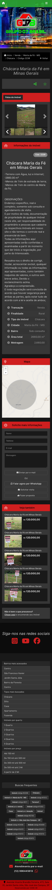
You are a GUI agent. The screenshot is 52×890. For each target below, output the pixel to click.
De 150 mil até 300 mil (14, 758)
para (15, 807)
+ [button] (6, 368)
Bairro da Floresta (12, 682)
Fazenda (8, 715)
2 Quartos (9, 730)
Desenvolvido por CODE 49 (26, 888)
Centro (7, 668)
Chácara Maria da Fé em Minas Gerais (23, 514)
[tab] (13, 97)
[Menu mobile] (3, 3)
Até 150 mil (9, 753)
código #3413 (15, 834)
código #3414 (36, 834)
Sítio (6, 701)
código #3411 (36, 829)
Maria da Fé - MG (31, 55)
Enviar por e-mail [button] (27, 472)
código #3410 (15, 829)
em (15, 798)
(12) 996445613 (36, 41)
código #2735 (26, 816)
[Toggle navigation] (46, 3)
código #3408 (15, 825)
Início (9, 55)
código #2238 (20, 793)
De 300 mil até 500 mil (15, 763)
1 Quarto (8, 725)
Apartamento (10, 711)
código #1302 (35, 807)
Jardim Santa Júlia (13, 678)
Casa (6, 706)
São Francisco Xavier (14, 673)
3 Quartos (9, 734)
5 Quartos (9, 743)
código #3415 (26, 838)
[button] (8, 116)
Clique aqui (10, 614)
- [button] (6, 372)
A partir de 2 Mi (11, 772)
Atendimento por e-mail (28, 866)
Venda (18, 55)
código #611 (19, 802)
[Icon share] (14, 640)
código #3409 (36, 825)
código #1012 (39, 798)
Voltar (45, 58)
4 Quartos (9, 739)
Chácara (11, 58)
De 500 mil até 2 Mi (13, 767)
